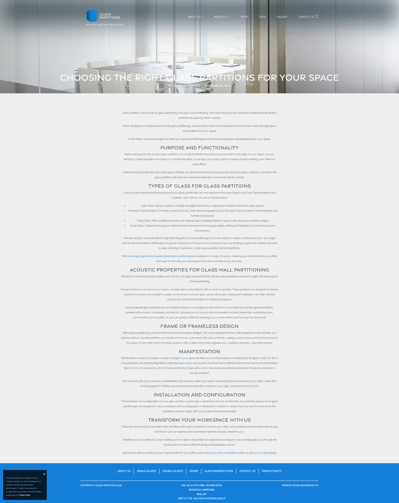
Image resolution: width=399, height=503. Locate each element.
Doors (194, 471)
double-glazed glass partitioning (172, 256)
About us (124, 471)
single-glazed (140, 256)
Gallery (282, 16)
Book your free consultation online (225, 452)
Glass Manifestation (219, 471)
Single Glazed (146, 471)
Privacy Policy (271, 471)
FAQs (262, 16)
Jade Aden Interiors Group (110, 24)
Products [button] (221, 16)
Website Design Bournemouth (300, 485)
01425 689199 (268, 452)
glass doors (185, 363)
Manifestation (128, 358)
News (244, 16)
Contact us (306, 16)
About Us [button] (194, 16)
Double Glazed (173, 471)
